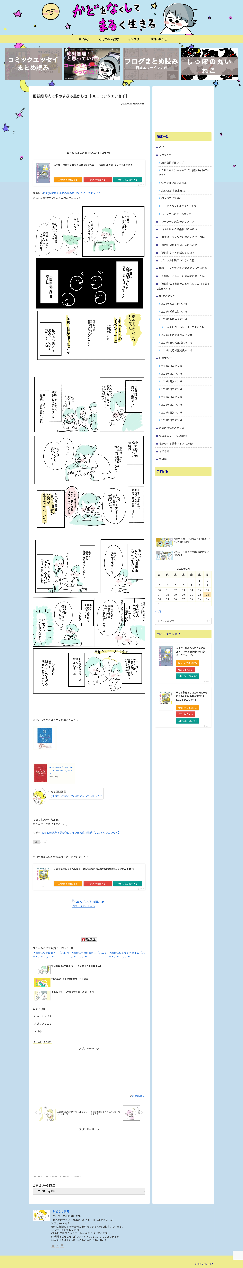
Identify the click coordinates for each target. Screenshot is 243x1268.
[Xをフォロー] (57, 1246)
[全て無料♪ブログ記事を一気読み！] (151, 64)
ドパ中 (38, 1031)
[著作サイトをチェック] (53, 1246)
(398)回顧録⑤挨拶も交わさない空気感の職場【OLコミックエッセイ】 (80, 832)
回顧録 (48, 1041)
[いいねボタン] (36, 842)
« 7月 (158, 611)
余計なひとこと (43, 1023)
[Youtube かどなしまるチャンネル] (92, 64)
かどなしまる (61, 1211)
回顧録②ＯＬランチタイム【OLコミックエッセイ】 (127, 955)
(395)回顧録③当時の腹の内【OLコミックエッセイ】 (73, 193)
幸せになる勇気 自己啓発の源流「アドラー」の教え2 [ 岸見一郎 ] (62, 770)
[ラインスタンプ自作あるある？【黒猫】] (209, 64)
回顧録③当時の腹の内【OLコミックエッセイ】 (89, 955)
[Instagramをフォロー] (62, 1246)
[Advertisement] (89, 127)
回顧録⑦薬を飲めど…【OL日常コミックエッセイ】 (51, 955)
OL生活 (38, 1041)
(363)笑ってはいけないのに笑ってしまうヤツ (76, 796)
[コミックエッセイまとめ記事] (33, 64)
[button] (208, 621)
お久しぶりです (43, 1015)
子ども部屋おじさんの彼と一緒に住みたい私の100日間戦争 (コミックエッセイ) (94, 868)
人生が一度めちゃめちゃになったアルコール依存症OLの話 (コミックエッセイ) (93, 164)
